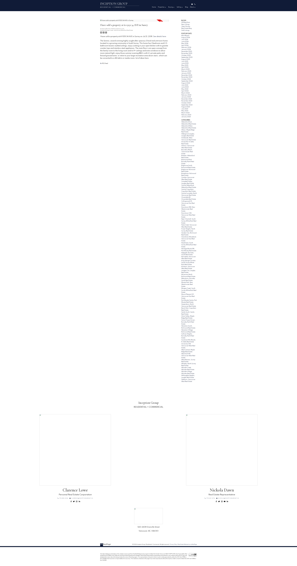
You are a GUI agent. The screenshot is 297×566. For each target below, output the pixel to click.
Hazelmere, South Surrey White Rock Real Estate (188, 245)
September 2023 (187, 105)
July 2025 (184, 61)
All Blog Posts (185, 22)
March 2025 (185, 69)
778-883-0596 (63, 498)
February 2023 (186, 115)
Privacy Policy (173, 544)
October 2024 (186, 79)
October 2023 (186, 103)
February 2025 (186, 71)
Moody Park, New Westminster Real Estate (187, 284)
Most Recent (185, 35)
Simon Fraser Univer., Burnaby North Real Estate (188, 322)
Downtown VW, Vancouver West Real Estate (188, 215)
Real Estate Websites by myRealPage (187, 544)
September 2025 (187, 57)
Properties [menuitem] (161, 7)
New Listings (185, 24)
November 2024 (186, 77)
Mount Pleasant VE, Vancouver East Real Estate (188, 296)
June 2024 (185, 87)
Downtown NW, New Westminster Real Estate (188, 209)
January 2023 (186, 116)
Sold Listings (185, 30)
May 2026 (184, 43)
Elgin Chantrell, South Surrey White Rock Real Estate (188, 221)
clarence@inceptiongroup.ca (82, 498)
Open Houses (185, 26)
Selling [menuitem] (179, 7)
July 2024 (184, 85)
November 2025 (186, 53)
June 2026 (185, 41)
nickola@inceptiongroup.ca (228, 498)
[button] (62, 498)
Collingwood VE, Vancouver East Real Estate (188, 203)
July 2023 (184, 109)
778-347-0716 (210, 498)
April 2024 (184, 91)
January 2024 (186, 97)
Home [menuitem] (154, 7)
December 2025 (186, 51)
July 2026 (184, 39)
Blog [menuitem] (186, 7)
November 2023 (186, 101)
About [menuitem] (192, 7)
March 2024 (185, 93)
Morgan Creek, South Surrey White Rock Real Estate (119, 30)
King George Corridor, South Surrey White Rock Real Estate (188, 262)
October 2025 (186, 55)
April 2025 (184, 67)
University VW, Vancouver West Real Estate (188, 346)
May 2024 (184, 89)
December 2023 (186, 99)
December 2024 (186, 75)
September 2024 (187, 81)
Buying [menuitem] (170, 7)
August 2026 (185, 37)
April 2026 (184, 45)
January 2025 (186, 73)
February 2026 (186, 47)
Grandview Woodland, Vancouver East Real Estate (188, 239)
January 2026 (186, 49)
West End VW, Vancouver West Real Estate (188, 355)
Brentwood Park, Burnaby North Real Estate (187, 161)
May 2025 (184, 65)
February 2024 (186, 95)
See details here (159, 36)
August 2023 (185, 107)
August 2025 (185, 59)
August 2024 (185, 83)
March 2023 (185, 113)
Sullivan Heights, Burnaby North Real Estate (187, 336)
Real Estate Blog (186, 28)
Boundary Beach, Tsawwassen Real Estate (187, 151)
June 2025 (185, 63)
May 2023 (184, 111)
